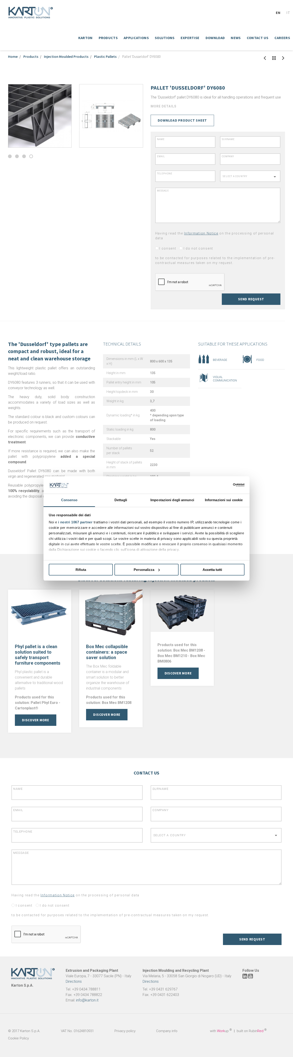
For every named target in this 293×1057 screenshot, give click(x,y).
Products (108, 37)
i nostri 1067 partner (75, 522)
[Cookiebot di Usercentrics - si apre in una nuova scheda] (224, 485)
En (278, 12)
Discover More (35, 720)
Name (161, 139)
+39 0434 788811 (86, 989)
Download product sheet (182, 120)
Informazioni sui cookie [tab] (224, 500)
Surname (228, 139)
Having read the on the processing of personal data (214, 236)
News (236, 37)
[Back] (265, 58)
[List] (274, 58)
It (288, 12)
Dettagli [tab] (120, 500)
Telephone (165, 173)
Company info (166, 1031)
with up (221, 1031)
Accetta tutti (212, 570)
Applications (136, 37)
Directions (74, 981)
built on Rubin (252, 1031)
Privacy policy (125, 1031)
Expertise (190, 37)
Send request (251, 299)
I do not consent (197, 248)
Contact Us (258, 37)
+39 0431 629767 (163, 989)
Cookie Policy (18, 1038)
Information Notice (201, 233)
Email (161, 156)
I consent (167, 248)
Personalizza (144, 570)
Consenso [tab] (69, 500)
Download (215, 37)
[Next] (283, 58)
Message (163, 190)
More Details (163, 106)
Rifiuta (81, 570)
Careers (282, 37)
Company (228, 156)
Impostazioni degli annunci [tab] (172, 500)
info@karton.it (87, 1000)
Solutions (165, 37)
